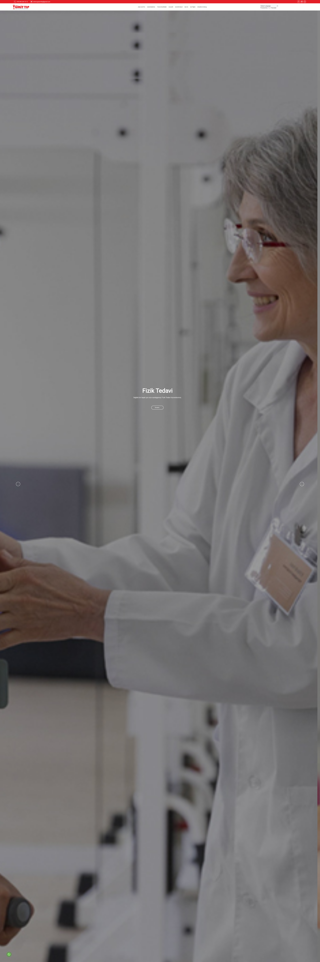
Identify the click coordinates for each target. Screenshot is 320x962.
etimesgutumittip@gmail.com (41, 1)
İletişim (192, 7)
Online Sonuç (202, 7)
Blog (186, 7)
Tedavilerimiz (162, 7)
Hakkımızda (151, 7)
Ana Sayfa (141, 7)
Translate (273, 8)
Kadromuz (179, 7)
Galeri (171, 7)
